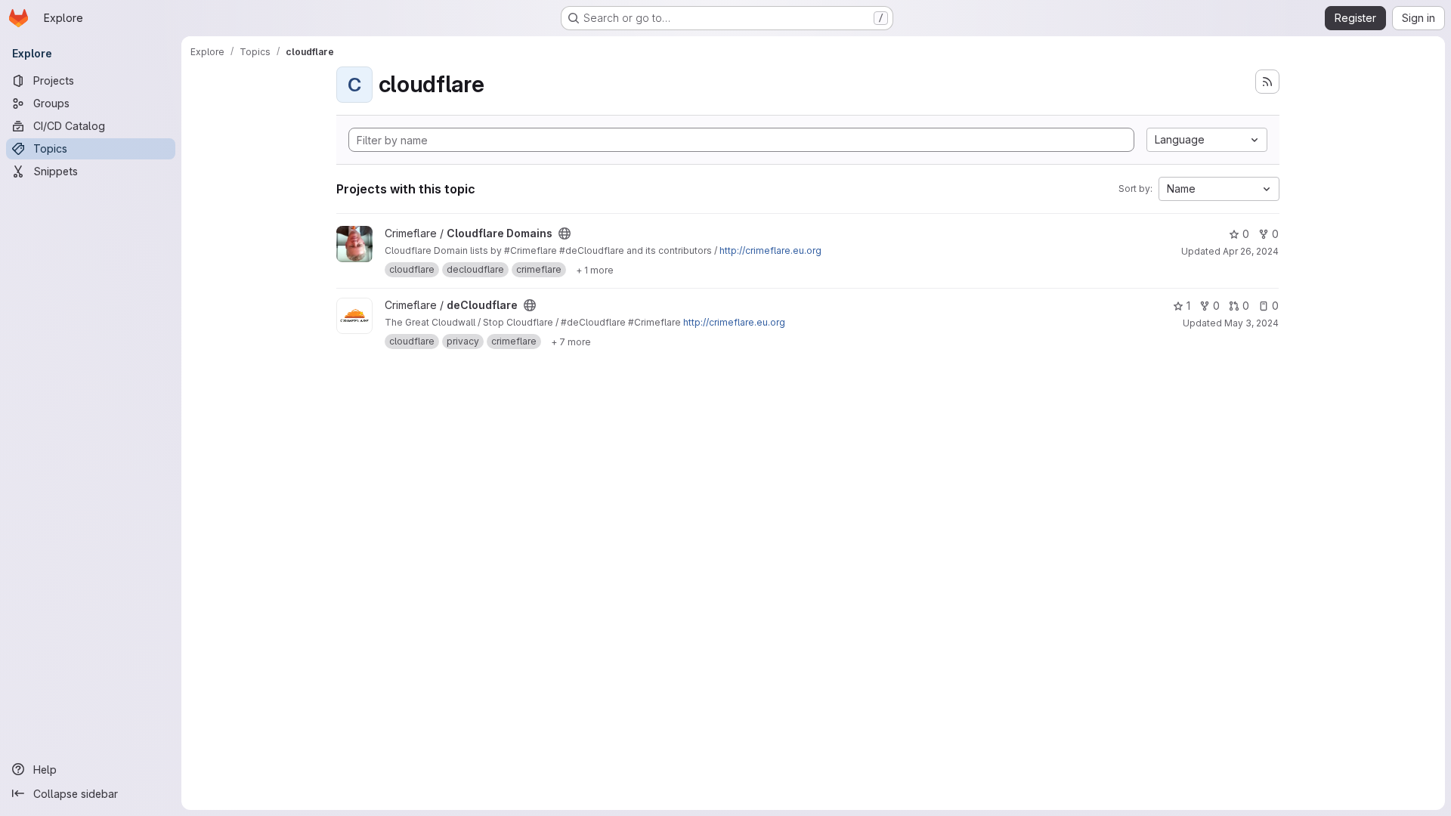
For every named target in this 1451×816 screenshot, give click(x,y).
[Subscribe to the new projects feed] (1267, 82)
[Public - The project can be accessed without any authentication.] (564, 233)
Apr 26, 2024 (1251, 251)
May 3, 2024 (1251, 323)
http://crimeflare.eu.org (770, 250)
